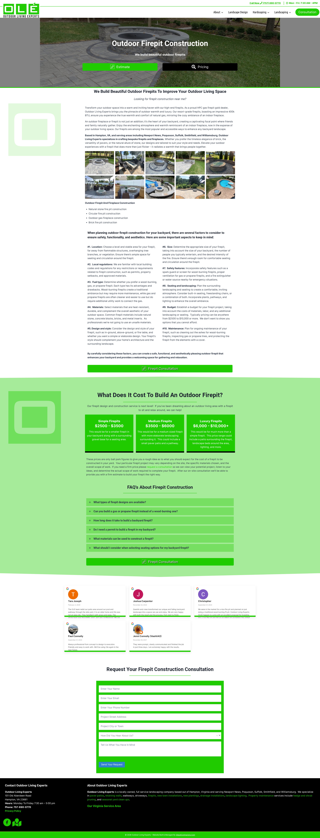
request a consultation (159, 466)
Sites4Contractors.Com (185, 835)
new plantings (191, 795)
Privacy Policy (13, 810)
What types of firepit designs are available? (120, 502)
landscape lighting (236, 795)
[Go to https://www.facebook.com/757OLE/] (7, 822)
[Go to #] (16, 822)
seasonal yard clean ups (115, 799)
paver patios (97, 795)
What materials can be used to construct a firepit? (124, 538)
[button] (120, 67)
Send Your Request (111, 764)
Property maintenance (261, 795)
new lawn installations (169, 795)
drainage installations (212, 795)
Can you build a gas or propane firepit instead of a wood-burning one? (136, 511)
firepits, (152, 795)
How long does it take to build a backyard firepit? (123, 520)
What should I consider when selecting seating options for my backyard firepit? (141, 547)
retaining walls (113, 795)
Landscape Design (238, 12)
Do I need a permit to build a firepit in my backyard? (125, 529)
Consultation (307, 12)
